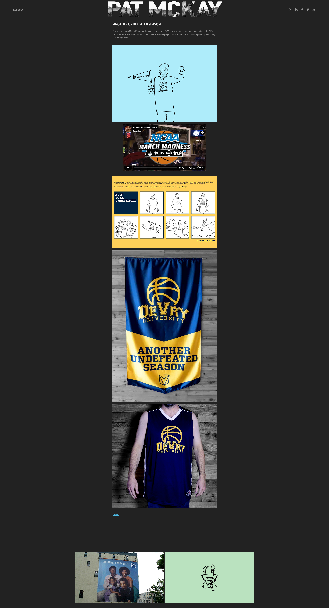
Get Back (18, 9)
